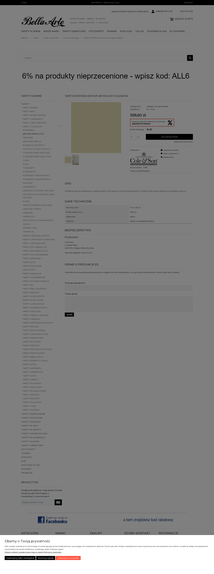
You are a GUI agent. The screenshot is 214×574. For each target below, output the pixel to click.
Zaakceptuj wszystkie (68, 558)
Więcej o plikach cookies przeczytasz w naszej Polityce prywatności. (33, 552)
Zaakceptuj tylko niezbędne (20, 558)
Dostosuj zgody (45, 558)
